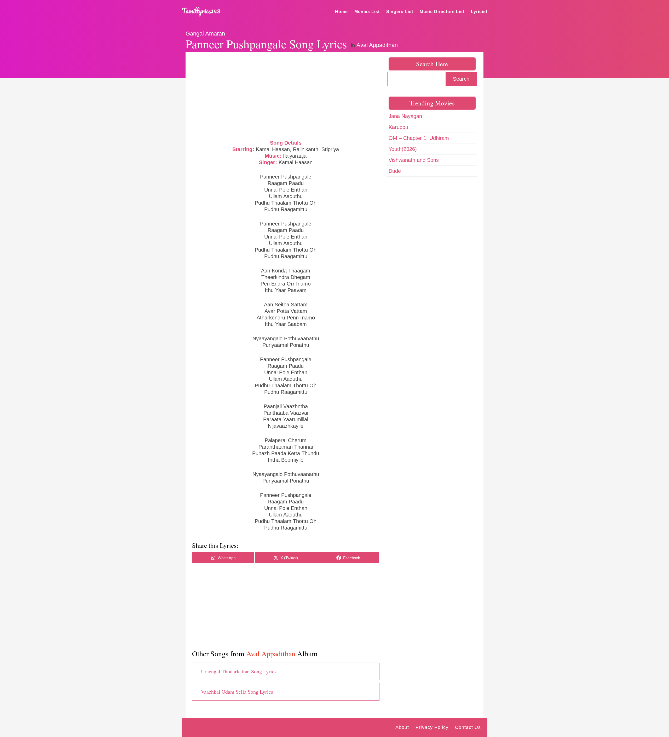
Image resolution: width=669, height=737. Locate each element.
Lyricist (479, 11)
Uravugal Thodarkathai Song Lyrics (238, 671)
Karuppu (398, 127)
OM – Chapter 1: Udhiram (419, 138)
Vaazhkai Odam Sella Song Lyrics (237, 691)
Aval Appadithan (377, 45)
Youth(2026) (403, 149)
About (402, 727)
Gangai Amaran (205, 33)
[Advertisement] (285, 95)
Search (461, 79)
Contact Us (468, 727)
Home (341, 11)
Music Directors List (442, 11)
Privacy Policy (432, 727)
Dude (395, 171)
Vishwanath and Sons (414, 160)
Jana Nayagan (405, 116)
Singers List (399, 11)
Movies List (367, 11)
